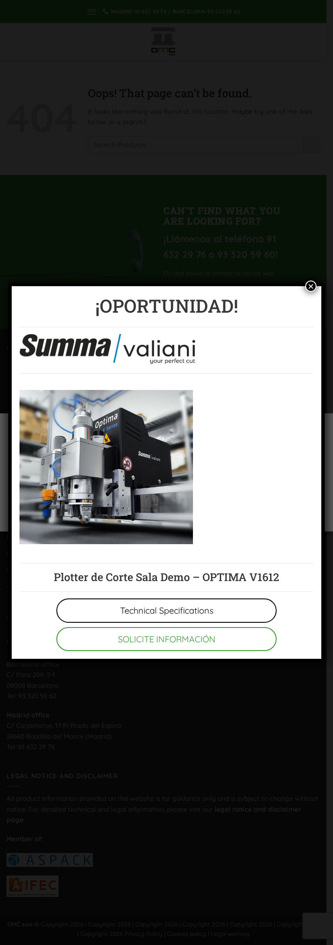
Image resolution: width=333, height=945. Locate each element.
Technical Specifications (166, 610)
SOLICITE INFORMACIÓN (166, 639)
